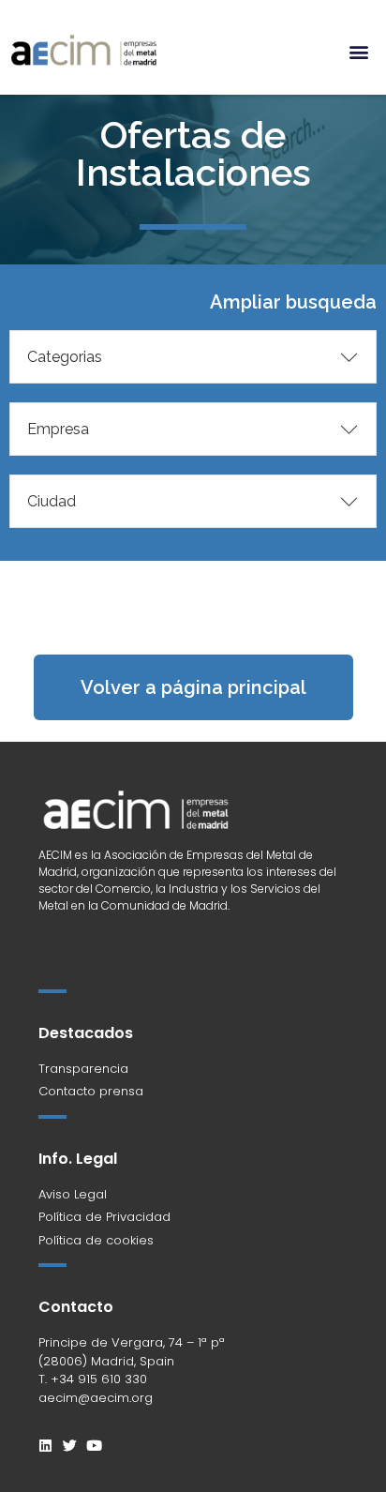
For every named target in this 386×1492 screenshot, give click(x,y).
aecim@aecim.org (95, 1398)
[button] (359, 51)
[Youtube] (94, 1446)
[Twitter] (70, 1446)
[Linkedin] (45, 1446)
